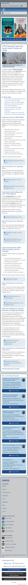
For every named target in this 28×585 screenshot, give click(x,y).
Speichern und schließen (14, 579)
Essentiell (8, 563)
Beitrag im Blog (14, 390)
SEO (3, 499)
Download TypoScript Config (13, 217)
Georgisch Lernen (9, 541)
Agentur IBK (8, 518)
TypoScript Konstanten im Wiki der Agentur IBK (13, 303)
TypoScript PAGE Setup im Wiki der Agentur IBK (14, 187)
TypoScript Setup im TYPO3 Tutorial (12, 180)
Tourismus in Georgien (10, 544)
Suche (4, 511)
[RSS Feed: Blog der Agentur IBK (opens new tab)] (9, 480)
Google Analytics (19, 563)
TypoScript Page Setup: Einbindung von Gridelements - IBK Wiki (13, 363)
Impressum (5, 6)
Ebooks (4, 486)
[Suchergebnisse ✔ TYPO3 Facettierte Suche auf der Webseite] (21, 6)
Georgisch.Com (9, 537)
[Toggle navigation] (3, 9)
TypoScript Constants (11, 279)
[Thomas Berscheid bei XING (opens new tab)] (5, 480)
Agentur (4, 489)
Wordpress (5, 495)
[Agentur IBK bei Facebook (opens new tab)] (3, 480)
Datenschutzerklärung (14, 6)
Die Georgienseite (9, 521)
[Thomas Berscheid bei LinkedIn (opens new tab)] (7, 480)
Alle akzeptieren (14, 569)
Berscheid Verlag (9, 524)
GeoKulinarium (9, 550)
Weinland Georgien (10, 547)
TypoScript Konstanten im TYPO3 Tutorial (12, 297)
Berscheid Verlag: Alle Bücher (14, 39)
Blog (3, 505)
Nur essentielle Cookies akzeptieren (14, 574)
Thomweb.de (8, 527)
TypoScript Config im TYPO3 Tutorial (13, 233)
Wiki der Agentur (9, 531)
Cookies (14, 582)
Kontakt (4, 508)
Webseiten (5, 502)
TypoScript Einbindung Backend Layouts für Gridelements (11, 342)
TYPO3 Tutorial (6, 492)
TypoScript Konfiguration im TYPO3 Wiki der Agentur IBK (13, 240)
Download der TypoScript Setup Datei (14, 161)
